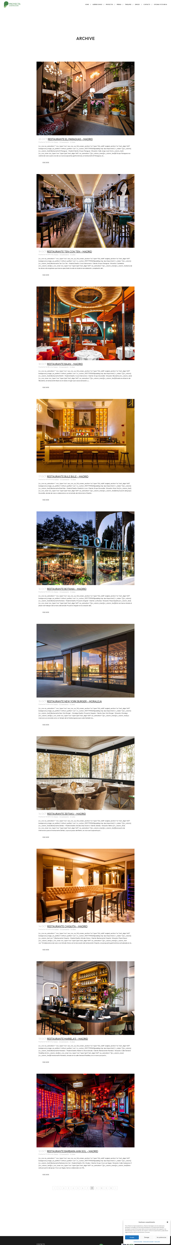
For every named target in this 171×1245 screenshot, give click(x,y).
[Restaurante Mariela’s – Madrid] (85, 998)
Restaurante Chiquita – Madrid (67, 926)
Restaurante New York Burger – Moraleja (74, 701)
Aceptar (132, 1237)
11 (106, 1188)
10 (101, 1188)
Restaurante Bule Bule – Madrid (67, 476)
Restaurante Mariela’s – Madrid (67, 1038)
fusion (56, 142)
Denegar (146, 1237)
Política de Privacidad (148, 1241)
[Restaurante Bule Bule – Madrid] (85, 436)
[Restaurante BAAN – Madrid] (85, 323)
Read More (46, 162)
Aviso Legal (157, 1241)
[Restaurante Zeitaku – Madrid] (85, 773)
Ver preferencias (161, 1237)
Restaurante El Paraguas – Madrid (70, 139)
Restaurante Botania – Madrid (66, 588)
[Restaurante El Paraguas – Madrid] (85, 98)
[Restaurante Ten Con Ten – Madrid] (85, 211)
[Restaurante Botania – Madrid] (85, 548)
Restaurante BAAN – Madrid (65, 364)
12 (111, 1188)
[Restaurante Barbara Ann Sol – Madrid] (85, 1110)
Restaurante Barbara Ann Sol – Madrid (72, 1151)
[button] (167, 1222)
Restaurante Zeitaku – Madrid (66, 813)
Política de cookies (138, 1241)
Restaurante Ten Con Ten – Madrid (69, 251)
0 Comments (64, 142)
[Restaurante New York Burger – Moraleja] (85, 661)
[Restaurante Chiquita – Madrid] (85, 885)
